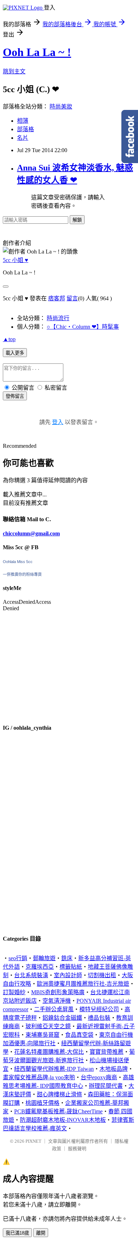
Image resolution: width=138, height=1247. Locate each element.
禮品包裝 (99, 1018)
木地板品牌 (113, 1069)
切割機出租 (102, 975)
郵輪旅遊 (44, 958)
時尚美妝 (61, 107)
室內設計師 (68, 975)
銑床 (67, 958)
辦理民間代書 (106, 1086)
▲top (9, 339)
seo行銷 (17, 958)
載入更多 (15, 353)
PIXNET (33, 1141)
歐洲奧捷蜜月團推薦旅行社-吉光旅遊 (83, 984)
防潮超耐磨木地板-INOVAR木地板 (63, 1120)
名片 (22, 138)
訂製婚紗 (14, 992)
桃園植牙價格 (42, 1103)
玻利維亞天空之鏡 (48, 1026)
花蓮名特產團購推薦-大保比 (49, 1052)
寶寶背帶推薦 (106, 1052)
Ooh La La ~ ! (37, 52)
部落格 (25, 129)
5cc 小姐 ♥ (15, 260)
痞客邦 (56, 298)
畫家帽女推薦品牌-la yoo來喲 (39, 1077)
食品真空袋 (79, 1035)
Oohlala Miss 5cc (18, 562)
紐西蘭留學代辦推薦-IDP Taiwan (54, 1069)
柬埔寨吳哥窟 (42, 1035)
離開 (40, 1233)
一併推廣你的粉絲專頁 (22, 574)
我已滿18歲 (17, 1233)
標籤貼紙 (70, 967)
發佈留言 (15, 396)
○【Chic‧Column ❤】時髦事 (83, 327)
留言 (72, 298)
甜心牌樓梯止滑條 (59, 1094)
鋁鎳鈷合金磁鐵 (62, 1018)
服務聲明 (77, 1148)
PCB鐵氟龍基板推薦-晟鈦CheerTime (58, 1111)
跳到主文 (14, 71)
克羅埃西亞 (39, 967)
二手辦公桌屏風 (54, 1009)
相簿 (22, 121)
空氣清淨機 (56, 1001)
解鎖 (77, 220)
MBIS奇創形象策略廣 (58, 992)
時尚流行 (58, 318)
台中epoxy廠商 (99, 1077)
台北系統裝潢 (31, 975)
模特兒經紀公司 (99, 1009)
